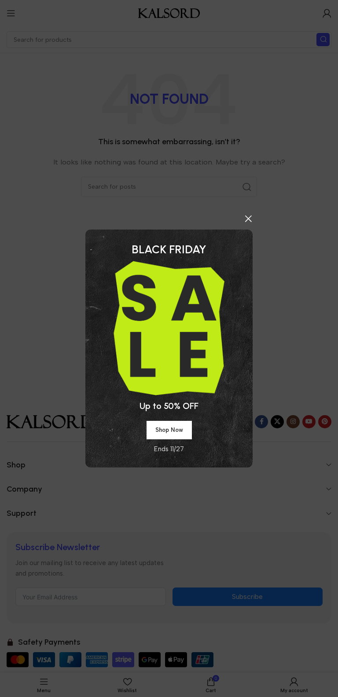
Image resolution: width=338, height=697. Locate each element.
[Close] (248, 219)
